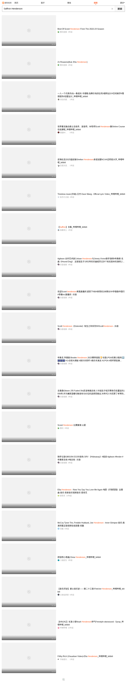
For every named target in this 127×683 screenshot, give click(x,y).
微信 (69, 3)
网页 (16, 3)
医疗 (43, 3)
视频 (95, 3)
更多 (122, 3)
